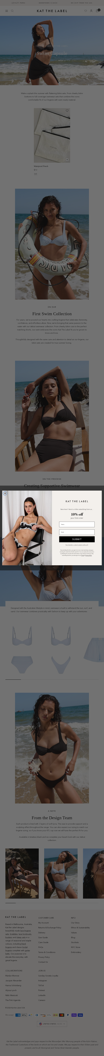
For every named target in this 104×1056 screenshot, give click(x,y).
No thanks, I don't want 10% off (77, 545)
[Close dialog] (5, 493)
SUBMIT (77, 539)
